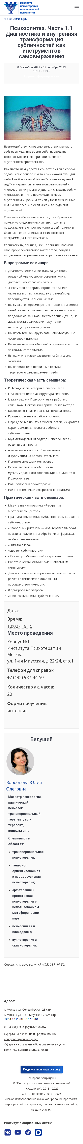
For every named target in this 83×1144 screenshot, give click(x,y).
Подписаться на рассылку (41, 1069)
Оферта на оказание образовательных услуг (35, 1044)
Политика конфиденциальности (26, 1049)
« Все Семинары (15, 19)
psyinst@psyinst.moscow (29, 1027)
